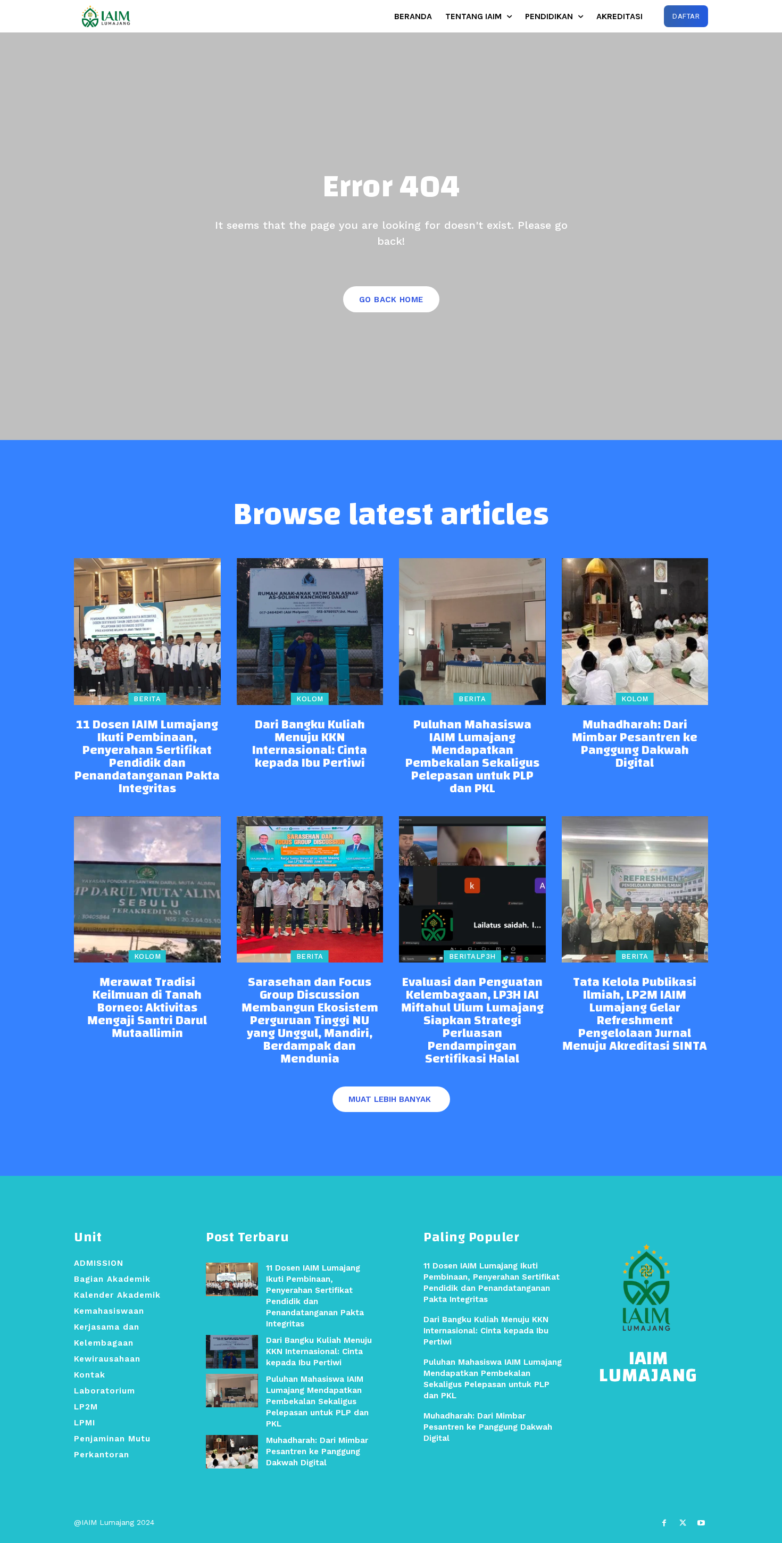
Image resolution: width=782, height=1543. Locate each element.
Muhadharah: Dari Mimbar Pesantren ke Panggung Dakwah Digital (634, 744)
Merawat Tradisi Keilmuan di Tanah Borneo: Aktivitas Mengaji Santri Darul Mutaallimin (147, 1007)
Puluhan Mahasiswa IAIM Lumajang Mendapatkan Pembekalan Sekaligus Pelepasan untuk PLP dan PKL (472, 756)
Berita (147, 699)
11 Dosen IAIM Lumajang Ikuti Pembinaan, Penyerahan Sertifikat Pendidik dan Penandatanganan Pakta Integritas (147, 756)
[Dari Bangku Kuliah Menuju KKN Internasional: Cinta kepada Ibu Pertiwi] (310, 631)
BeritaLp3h (472, 956)
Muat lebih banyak (389, 1099)
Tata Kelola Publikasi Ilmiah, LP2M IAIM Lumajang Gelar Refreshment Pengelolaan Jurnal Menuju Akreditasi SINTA (634, 1014)
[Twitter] (682, 1523)
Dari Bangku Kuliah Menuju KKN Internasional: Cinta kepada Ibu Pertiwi (309, 744)
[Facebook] (663, 1523)
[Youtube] (701, 1523)
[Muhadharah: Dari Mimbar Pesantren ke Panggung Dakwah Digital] (635, 631)
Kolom (309, 699)
